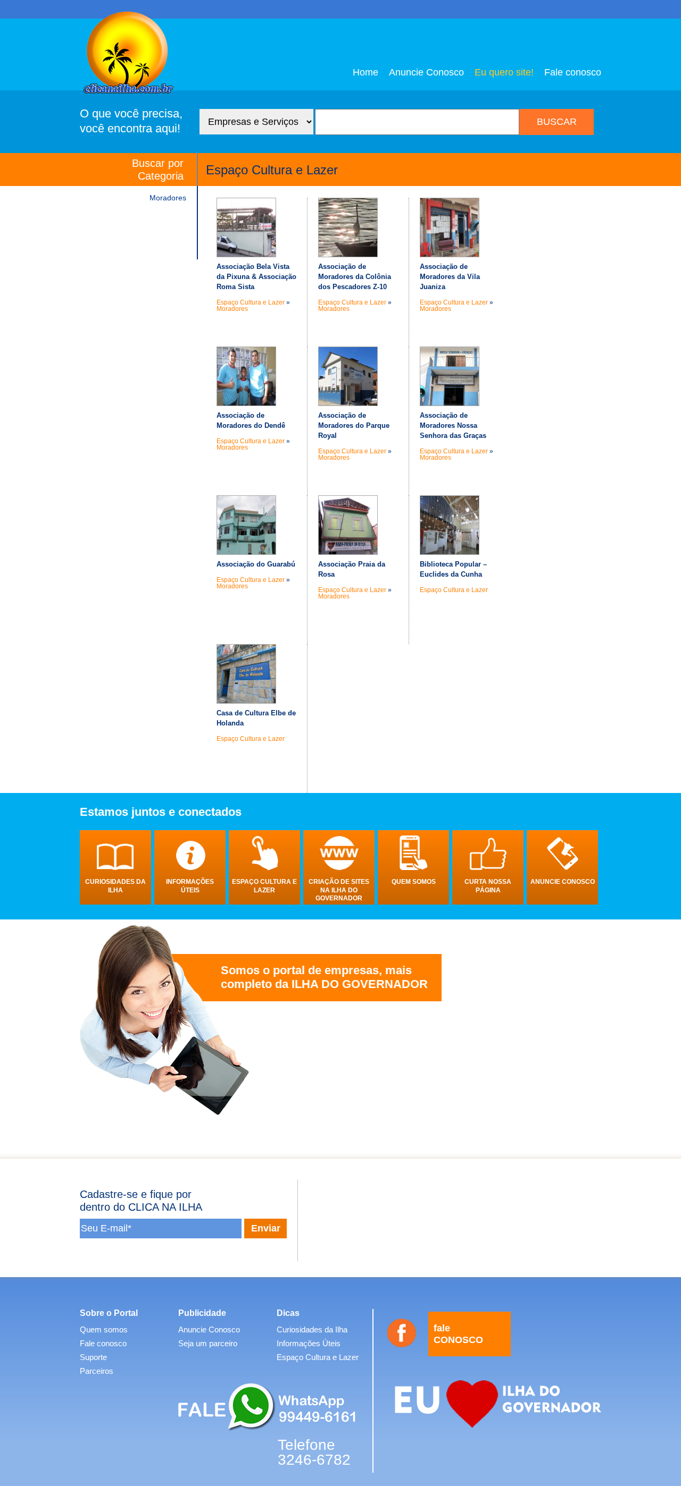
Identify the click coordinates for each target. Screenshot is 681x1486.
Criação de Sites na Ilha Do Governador (339, 890)
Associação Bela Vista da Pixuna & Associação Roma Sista (256, 277)
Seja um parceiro (207, 1343)
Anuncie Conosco (426, 72)
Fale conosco (572, 72)
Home (365, 72)
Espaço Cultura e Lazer (251, 302)
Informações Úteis (190, 886)
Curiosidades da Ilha (115, 886)
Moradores (168, 197)
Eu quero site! (504, 72)
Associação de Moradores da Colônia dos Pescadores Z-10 (354, 277)
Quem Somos (414, 881)
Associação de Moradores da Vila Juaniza (450, 277)
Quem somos (104, 1329)
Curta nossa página (487, 886)
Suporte (93, 1357)
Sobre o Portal (109, 1313)
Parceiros (96, 1370)
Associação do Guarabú (256, 564)
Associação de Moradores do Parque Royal (353, 425)
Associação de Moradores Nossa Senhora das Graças (453, 425)
